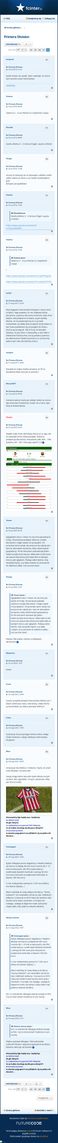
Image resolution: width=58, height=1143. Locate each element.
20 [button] (39, 50)
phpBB (30, 1130)
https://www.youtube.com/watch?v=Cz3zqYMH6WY (21, 227)
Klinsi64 (9, 127)
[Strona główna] (29, 7)
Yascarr (9, 520)
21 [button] (44, 50)
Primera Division (16, 36)
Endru (8, 718)
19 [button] (35, 50)
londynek (10, 59)
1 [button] (25, 50)
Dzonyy (9, 577)
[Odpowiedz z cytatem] (47, 59)
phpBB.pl (44, 1136)
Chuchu (9, 417)
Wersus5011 (11, 384)
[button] (18, 50)
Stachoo (9, 96)
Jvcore (8, 684)
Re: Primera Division (14, 67)
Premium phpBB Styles (38, 1118)
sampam (9, 353)
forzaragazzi (11, 847)
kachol (8, 293)
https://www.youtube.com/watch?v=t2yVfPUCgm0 (28, 275)
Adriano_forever (12, 918)
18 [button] (31, 50)
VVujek (9, 159)
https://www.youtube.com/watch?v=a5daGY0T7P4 (28, 281)
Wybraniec (10, 653)
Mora (8, 751)
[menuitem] (6, 18)
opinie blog (10, 85)
